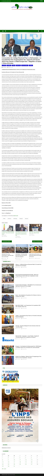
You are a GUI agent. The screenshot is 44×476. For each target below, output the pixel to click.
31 (14, 466)
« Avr (3, 468)
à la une (3, 65)
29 (2, 466)
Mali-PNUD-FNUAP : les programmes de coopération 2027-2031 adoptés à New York (28, 306)
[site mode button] (39, 31)
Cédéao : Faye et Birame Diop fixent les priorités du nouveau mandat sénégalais (29, 316)
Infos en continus (25, 65)
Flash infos (18, 65)
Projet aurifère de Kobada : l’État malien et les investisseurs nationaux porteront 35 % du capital (28, 285)
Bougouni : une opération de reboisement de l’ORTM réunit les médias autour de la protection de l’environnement (28, 347)
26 (25, 464)
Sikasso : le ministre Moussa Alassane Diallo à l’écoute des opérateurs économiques (28, 265)
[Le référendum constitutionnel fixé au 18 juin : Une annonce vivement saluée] (8, 227)
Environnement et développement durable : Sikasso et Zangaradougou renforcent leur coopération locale (27, 275)
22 (2, 464)
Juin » (5, 468)
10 (14, 459)
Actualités (8, 65)
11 (20, 459)
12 (25, 459)
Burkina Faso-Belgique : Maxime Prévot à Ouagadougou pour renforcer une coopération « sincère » (28, 357)
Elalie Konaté (10, 67)
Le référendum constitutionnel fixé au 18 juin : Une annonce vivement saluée (8, 232)
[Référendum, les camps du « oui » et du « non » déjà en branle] (35, 227)
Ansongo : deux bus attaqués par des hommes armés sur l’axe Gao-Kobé (28, 326)
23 (8, 464)
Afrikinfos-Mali (24, 267)
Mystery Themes (17, 474)
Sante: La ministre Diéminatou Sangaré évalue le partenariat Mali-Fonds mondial (37, 241)
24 (14, 464)
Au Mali (13, 65)
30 (8, 466)
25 (20, 464)
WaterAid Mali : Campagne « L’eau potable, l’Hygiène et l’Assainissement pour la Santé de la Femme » (27, 336)
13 (31, 459)
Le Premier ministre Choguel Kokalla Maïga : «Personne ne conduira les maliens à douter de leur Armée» (7, 241)
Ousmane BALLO (4, 259)
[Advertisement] (22, 21)
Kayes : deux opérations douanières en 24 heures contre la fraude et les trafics (28, 296)
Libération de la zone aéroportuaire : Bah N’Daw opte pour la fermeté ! (7, 255)
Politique (30, 65)
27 (31, 464)
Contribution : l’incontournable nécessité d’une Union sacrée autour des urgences (21, 255)
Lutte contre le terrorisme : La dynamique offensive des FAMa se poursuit (35, 255)
